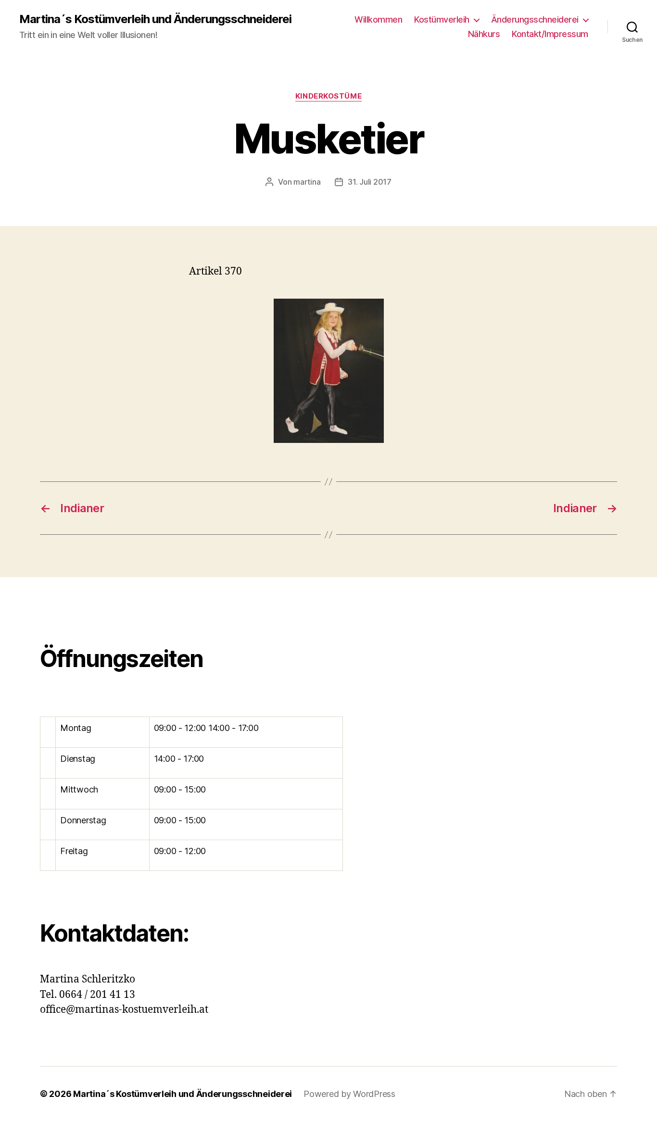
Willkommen (378, 19)
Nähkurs (484, 34)
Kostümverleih (441, 19)
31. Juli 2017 (370, 182)
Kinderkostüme (328, 96)
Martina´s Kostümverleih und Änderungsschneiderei (155, 19)
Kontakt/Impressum (550, 34)
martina (306, 182)
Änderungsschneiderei (535, 19)
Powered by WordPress (349, 1094)
